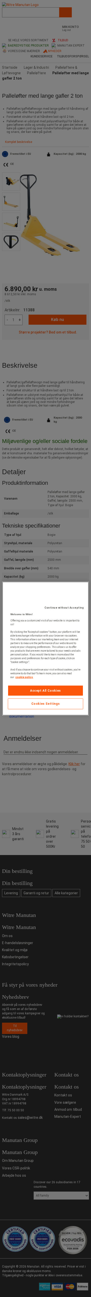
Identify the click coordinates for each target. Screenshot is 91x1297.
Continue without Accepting (64, 607)
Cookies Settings (45, 704)
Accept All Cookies (45, 690)
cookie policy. (24, 677)
